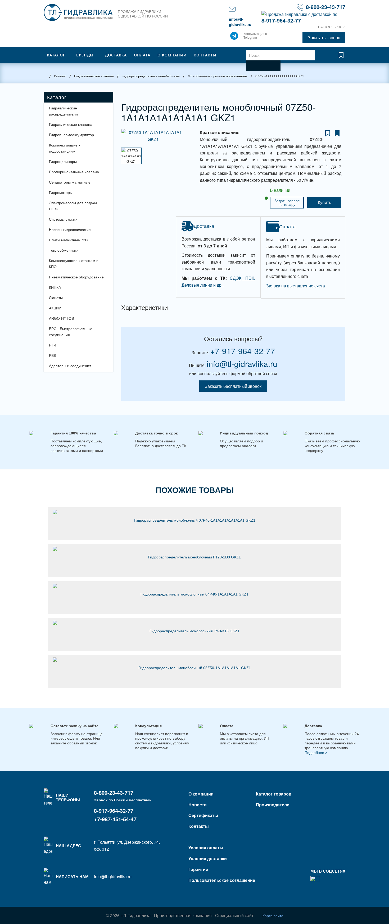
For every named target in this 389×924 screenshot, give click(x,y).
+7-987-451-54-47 (115, 819)
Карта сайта (273, 915)
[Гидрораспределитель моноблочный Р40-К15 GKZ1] (194, 623)
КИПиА (55, 287)
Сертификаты (203, 815)
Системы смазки (63, 219)
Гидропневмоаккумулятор (71, 135)
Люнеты (56, 298)
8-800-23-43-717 (325, 7)
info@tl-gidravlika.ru (240, 21)
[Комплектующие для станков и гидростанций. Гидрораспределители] (78, 12)
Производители (273, 805)
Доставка (116, 54)
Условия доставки (207, 858)
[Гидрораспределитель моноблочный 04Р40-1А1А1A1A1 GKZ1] (194, 586)
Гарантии (198, 869)
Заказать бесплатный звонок (233, 386)
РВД (52, 355)
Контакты (205, 54)
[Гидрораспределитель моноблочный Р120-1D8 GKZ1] (194, 549)
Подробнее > (316, 752)
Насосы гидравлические (70, 230)
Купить (324, 202)
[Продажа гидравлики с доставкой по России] (234, 37)
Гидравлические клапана (70, 124)
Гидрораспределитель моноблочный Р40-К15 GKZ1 (194, 631)
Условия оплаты (205, 848)
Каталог (56, 54)
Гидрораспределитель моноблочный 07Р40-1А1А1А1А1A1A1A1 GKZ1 (194, 520)
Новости (197, 805)
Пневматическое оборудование (76, 277)
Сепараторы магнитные (70, 182)
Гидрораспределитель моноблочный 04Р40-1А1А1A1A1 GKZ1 (194, 594)
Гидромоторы (61, 192)
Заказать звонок (324, 37)
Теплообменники (64, 250)
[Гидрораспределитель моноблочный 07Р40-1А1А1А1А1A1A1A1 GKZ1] (194, 512)
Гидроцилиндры (63, 161)
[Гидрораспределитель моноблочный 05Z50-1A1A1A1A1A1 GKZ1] (194, 660)
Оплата (142, 54)
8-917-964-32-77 (281, 20)
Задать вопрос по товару (287, 203)
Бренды (84, 54)
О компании (172, 54)
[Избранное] (341, 58)
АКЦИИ (55, 308)
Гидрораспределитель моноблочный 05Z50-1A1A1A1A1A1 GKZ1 (194, 668)
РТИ (52, 345)
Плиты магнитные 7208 (69, 240)
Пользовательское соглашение (221, 880)
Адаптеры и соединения (70, 366)
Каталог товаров (273, 794)
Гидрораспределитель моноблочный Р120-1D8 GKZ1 (194, 557)
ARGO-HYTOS (61, 318)
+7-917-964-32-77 (242, 351)
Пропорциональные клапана (74, 172)
